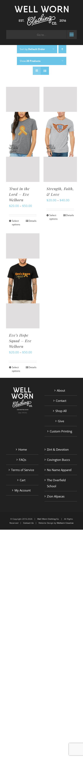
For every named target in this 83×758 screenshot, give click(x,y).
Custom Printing (61, 431)
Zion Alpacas (55, 496)
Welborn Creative (65, 522)
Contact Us (28, 522)
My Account (23, 490)
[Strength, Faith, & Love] (60, 134)
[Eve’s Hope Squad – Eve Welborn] (22, 280)
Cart (22, 480)
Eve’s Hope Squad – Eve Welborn (20, 341)
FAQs (22, 460)
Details (32, 221)
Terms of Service (22, 470)
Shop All (61, 411)
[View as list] (45, 71)
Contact (61, 401)
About (61, 390)
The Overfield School (56, 483)
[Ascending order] (62, 49)
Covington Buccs (58, 460)
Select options (16, 222)
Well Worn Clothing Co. (48, 518)
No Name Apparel (59, 470)
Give (61, 421)
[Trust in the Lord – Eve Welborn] (22, 134)
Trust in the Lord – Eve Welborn (19, 194)
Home (22, 449)
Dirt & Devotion (58, 449)
